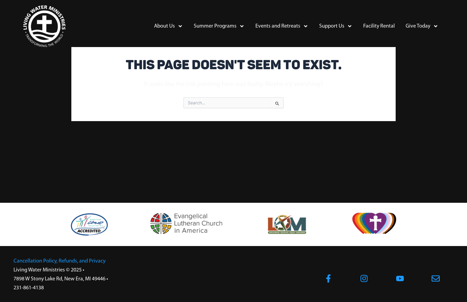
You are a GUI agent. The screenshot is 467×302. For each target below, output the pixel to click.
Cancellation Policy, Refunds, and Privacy (59, 261)
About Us (164, 26)
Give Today (418, 26)
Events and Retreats (277, 26)
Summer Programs (215, 26)
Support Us (331, 26)
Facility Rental (379, 26)
